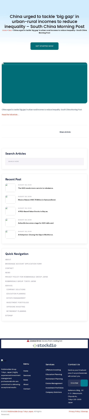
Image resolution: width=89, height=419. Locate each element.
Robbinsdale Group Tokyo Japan (20, 281)
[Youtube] (10, 397)
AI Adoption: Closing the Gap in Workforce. (35, 235)
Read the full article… (10, 115)
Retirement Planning (16, 311)
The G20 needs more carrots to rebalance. (35, 188)
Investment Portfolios (17, 302)
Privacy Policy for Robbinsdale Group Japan (26, 277)
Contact (9, 268)
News (7, 272)
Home (4, 30)
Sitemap (9, 315)
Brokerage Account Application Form (23, 264)
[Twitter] (16, 397)
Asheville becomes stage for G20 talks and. (36, 223)
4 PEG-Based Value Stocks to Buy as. (33, 211)
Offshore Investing (15, 307)
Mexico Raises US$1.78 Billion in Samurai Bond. (37, 200)
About (8, 259)
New (10, 30)
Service (9, 286)
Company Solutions (15, 289)
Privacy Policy (74, 411)
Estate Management (16, 298)
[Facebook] (4, 397)
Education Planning (15, 294)
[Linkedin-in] (4, 404)
